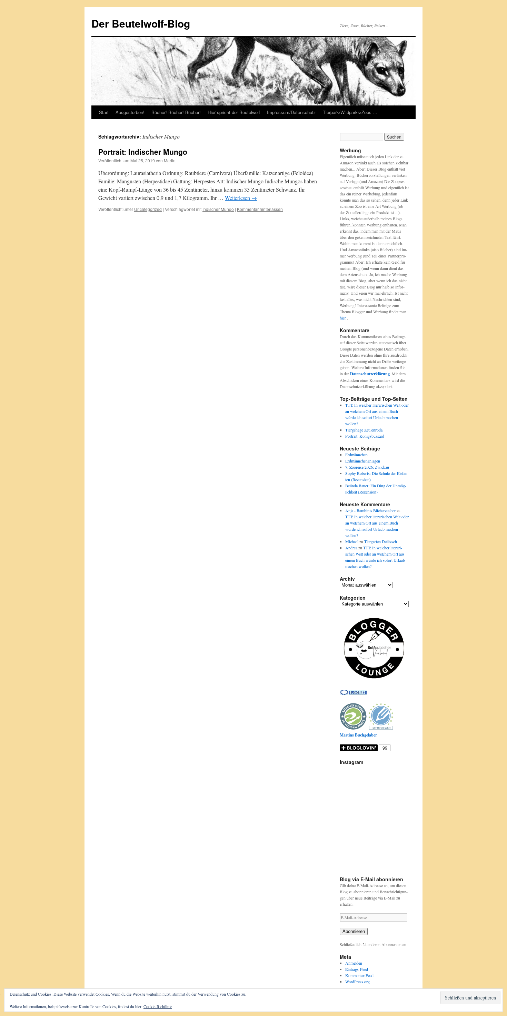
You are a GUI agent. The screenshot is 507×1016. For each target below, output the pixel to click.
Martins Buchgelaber (358, 735)
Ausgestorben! (130, 112)
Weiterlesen (241, 197)
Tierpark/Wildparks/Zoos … (350, 112)
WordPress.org (357, 981)
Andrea (351, 547)
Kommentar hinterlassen (260, 209)
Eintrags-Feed (356, 969)
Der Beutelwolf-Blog (140, 23)
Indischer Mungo (218, 209)
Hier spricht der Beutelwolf (234, 112)
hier (343, 318)
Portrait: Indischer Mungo (142, 151)
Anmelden (353, 963)
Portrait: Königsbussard (364, 436)
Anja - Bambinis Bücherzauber (370, 510)
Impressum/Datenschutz (291, 112)
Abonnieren (353, 931)
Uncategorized (148, 209)
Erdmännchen (356, 454)
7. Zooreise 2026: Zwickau (367, 467)
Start (104, 112)
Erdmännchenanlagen (362, 461)
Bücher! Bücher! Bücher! (176, 112)
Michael (351, 541)
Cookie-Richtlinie (157, 1006)
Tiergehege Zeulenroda (363, 430)
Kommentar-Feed (359, 975)
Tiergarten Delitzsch (380, 541)
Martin (170, 160)
